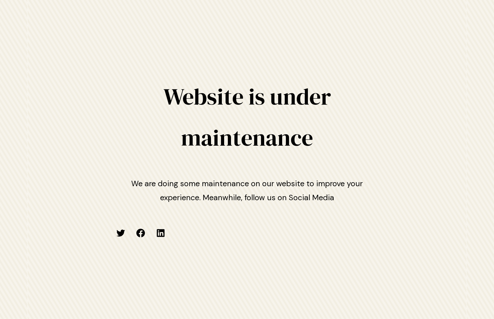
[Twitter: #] (120, 233)
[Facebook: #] (140, 233)
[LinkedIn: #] (160, 233)
